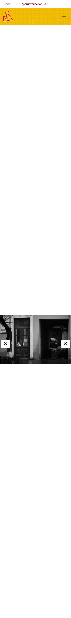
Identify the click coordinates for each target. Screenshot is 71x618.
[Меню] (64, 16)
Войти (7, 4)
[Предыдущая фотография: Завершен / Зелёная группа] (5, 344)
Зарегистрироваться (33, 4)
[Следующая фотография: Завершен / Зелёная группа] (65, 344)
